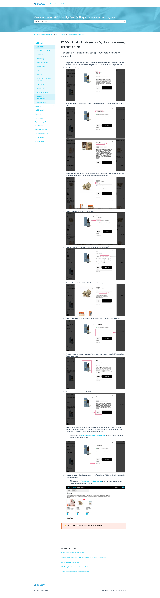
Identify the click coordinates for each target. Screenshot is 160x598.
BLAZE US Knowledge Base (58, 4)
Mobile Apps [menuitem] (41, 66)
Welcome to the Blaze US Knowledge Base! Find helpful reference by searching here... (75, 17)
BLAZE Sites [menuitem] (39, 126)
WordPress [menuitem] (40, 88)
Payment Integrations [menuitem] (42, 122)
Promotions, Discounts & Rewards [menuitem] (45, 79)
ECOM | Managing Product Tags (70, 562)
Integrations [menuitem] (40, 84)
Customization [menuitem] (41, 102)
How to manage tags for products (93, 435)
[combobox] (78, 21)
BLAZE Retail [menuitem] (39, 43)
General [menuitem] (39, 74)
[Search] (124, 21)
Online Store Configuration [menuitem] (41, 97)
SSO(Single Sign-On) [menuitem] (41, 134)
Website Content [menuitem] (42, 63)
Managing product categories (91, 481)
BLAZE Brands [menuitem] (39, 138)
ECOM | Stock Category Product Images (72, 552)
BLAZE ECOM (60, 34)
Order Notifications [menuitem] (43, 92)
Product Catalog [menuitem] (40, 141)
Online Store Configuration (76, 34)
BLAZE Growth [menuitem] (39, 110)
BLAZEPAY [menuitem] (38, 106)
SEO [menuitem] (38, 70)
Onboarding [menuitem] (40, 59)
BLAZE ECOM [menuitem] (39, 47)
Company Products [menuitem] (41, 130)
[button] (53, 43)
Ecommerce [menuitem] (40, 55)
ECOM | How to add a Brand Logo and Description (75, 571)
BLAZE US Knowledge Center (43, 34)
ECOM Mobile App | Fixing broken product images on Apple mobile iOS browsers (84, 557)
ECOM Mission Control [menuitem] (44, 51)
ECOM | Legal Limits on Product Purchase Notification (76, 567)
